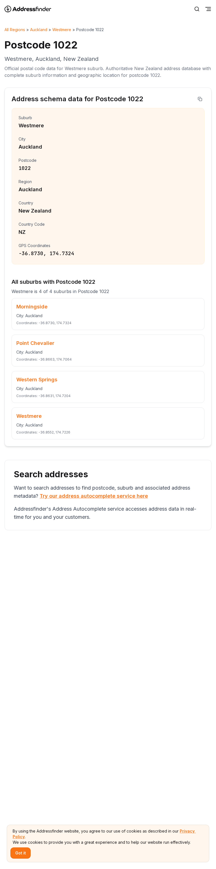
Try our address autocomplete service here (94, 496)
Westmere (61, 29)
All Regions (14, 29)
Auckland (38, 29)
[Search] (196, 9)
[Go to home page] (31, 9)
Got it (20, 852)
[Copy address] (199, 98)
